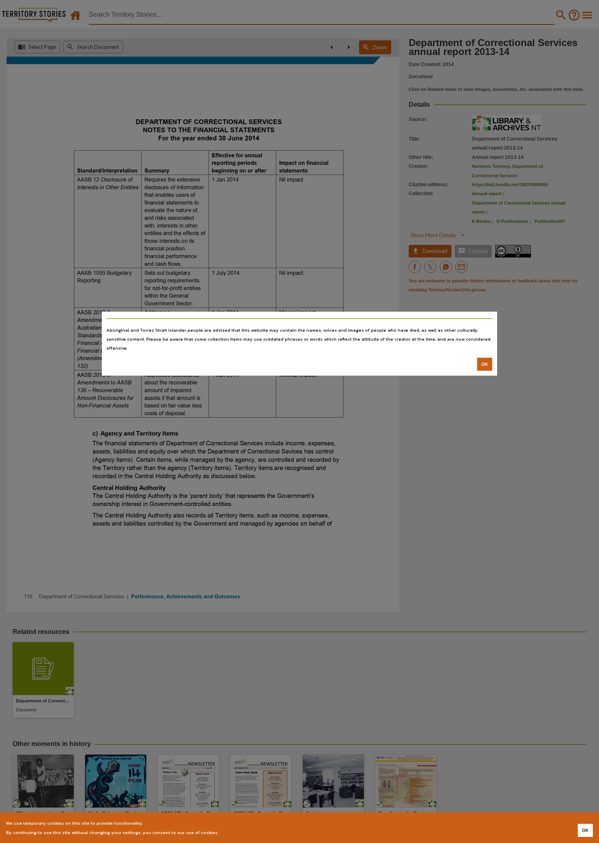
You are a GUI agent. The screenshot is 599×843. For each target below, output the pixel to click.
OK (484, 364)
